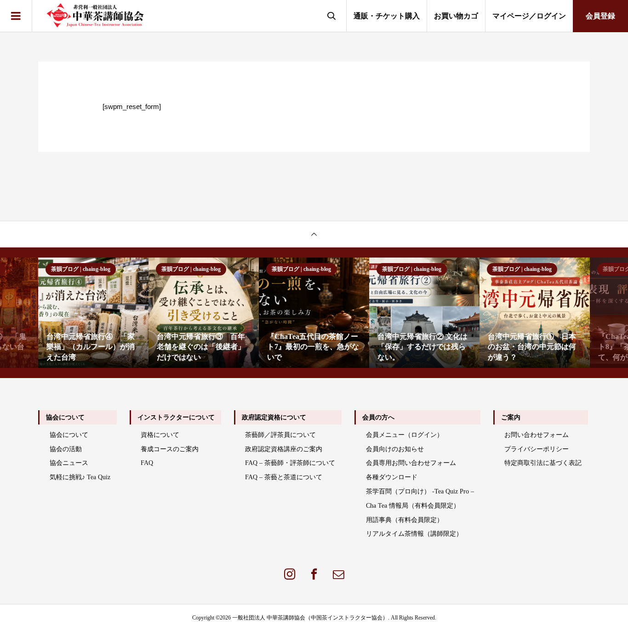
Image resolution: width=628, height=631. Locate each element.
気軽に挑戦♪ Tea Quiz (80, 477)
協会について (69, 434)
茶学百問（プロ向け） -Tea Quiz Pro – (420, 491)
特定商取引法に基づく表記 (543, 462)
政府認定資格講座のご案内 (283, 449)
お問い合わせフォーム (536, 434)
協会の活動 (66, 449)
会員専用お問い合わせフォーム (411, 462)
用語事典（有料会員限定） (404, 519)
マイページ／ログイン (529, 16)
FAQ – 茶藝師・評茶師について (290, 462)
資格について (160, 434)
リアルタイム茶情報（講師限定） (414, 533)
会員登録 (600, 16)
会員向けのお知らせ (395, 449)
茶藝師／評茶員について (280, 434)
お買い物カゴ (456, 16)
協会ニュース (69, 462)
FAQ (147, 462)
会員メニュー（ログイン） (404, 434)
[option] (93, 313)
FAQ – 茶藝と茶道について (283, 477)
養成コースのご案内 (170, 449)
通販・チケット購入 (387, 16)
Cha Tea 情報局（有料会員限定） (413, 505)
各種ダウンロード (391, 477)
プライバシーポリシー (536, 449)
